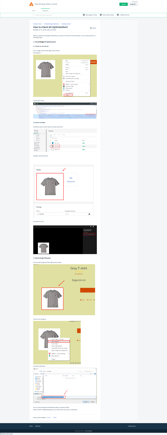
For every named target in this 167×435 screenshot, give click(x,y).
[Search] (33, 15)
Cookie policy (132, 426)
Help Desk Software (80, 431)
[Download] (79, 198)
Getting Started (66, 24)
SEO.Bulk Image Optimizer (51, 24)
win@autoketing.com (48, 409)
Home (33, 10)
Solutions (45, 10)
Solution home (37, 24)
